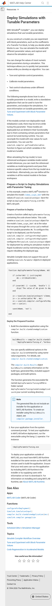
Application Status (31, 580)
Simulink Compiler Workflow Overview (23, 538)
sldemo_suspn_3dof (32, 195)
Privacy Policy (37, 576)
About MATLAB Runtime (33, 482)
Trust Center (12, 576)
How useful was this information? (28, 556)
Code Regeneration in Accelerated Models (25, 549)
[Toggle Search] (42, 3)
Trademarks (24, 576)
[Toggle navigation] (12, 9)
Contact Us (11, 584)
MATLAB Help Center (20, 3)
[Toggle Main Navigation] (47, 3)
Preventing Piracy (14, 580)
